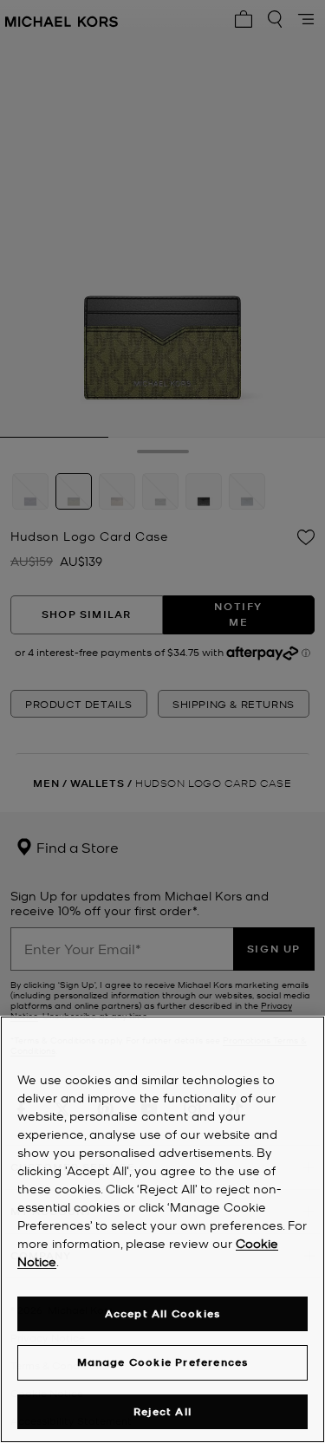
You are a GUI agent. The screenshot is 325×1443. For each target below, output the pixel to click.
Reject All (162, 1411)
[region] (162, 1229)
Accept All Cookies (163, 1313)
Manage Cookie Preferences (163, 1362)
